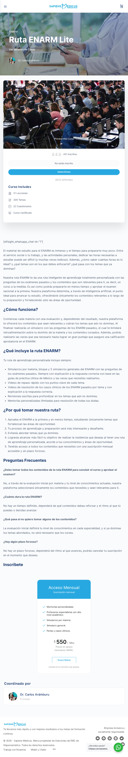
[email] (98, 738)
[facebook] (104, 738)
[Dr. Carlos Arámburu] (12, 696)
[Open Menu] (5, 6)
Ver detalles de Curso (22, 49)
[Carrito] (122, 6)
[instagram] (110, 738)
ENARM (13, 31)
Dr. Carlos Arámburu (34, 694)
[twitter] (122, 738)
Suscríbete (64, 660)
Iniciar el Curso (64, 172)
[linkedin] (116, 738)
